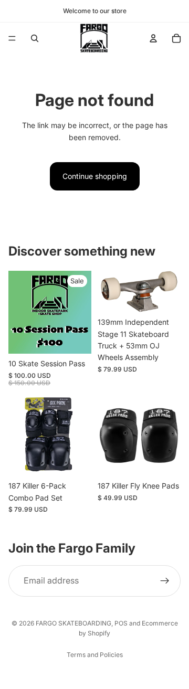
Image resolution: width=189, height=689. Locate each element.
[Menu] (12, 38)
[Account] (153, 38)
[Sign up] (165, 581)
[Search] (34, 38)
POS (121, 623)
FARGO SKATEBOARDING (73, 623)
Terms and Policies (95, 655)
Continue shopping (94, 176)
